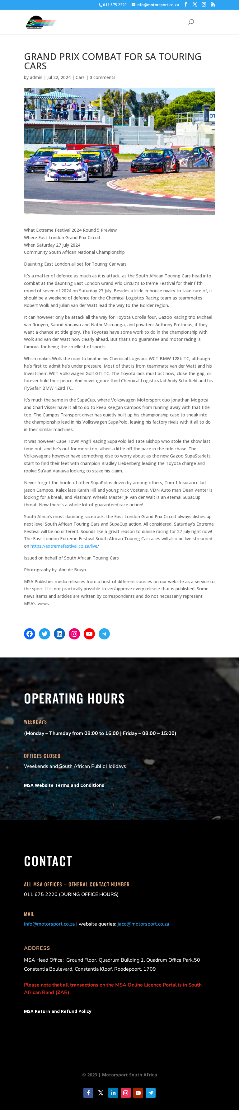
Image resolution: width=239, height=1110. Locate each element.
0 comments (102, 77)
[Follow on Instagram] (126, 1093)
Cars (80, 77)
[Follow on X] (101, 1093)
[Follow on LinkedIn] (113, 1093)
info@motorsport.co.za (49, 924)
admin (36, 77)
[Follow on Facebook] (88, 1093)
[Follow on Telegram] (151, 1093)
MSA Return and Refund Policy (57, 1011)
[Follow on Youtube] (138, 1093)
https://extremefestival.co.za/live (63, 546)
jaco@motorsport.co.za (143, 924)
